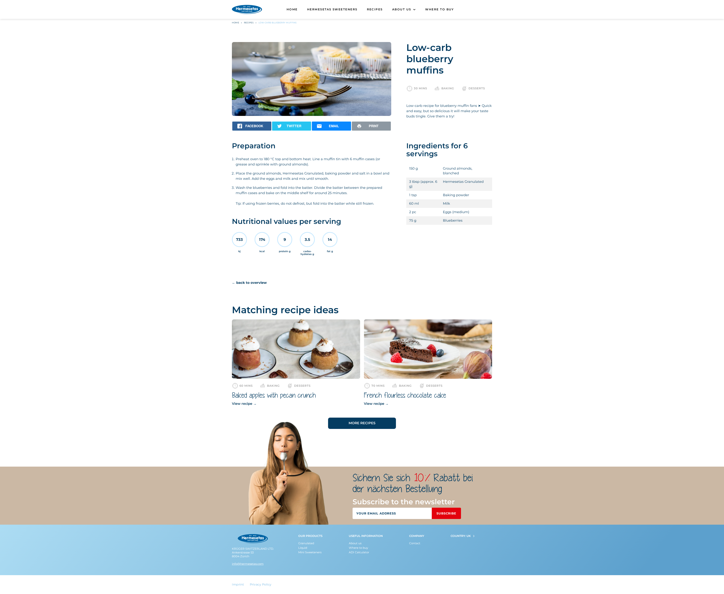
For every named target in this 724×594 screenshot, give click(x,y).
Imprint (238, 584)
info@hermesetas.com (248, 564)
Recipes (375, 9)
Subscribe (446, 513)
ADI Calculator (359, 552)
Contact (414, 543)
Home (292, 9)
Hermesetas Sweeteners (332, 9)
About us (401, 9)
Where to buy (439, 9)
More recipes (362, 423)
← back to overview (249, 283)
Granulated (306, 543)
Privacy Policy (261, 584)
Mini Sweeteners (309, 552)
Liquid (302, 548)
